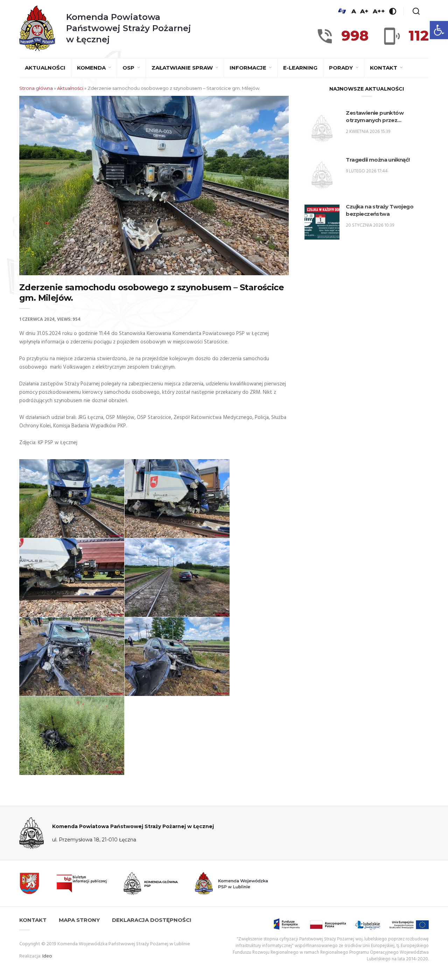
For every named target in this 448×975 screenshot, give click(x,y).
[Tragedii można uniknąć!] (322, 175)
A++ (379, 11)
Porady (341, 67)
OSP (129, 67)
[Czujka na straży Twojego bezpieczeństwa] (322, 222)
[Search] (416, 11)
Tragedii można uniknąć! (378, 159)
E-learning (300, 67)
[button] (439, 30)
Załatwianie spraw (183, 67)
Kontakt (384, 67)
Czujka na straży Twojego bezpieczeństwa (379, 210)
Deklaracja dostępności (151, 920)
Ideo (47, 956)
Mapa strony (79, 920)
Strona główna (36, 88)
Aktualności (45, 67)
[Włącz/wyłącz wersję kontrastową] (392, 11)
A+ (364, 11)
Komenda (92, 67)
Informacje (249, 67)
